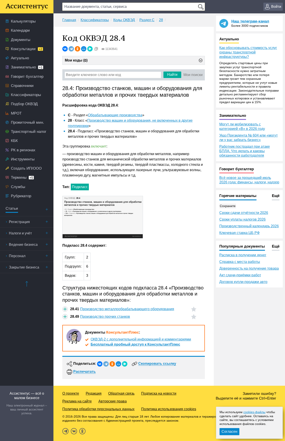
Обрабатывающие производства (115, 115)
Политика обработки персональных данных (98, 409)
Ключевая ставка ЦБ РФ (239, 233)
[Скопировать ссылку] (96, 48)
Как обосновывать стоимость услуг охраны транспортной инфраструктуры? (248, 52)
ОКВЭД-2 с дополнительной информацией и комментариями (141, 339)
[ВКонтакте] (65, 48)
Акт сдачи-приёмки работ (240, 275)
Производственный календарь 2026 (249, 226)
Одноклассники (82, 431)
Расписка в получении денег (242, 255)
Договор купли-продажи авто (243, 282)
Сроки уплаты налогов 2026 (242, 219)
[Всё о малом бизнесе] (26, 6)
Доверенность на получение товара (249, 268)
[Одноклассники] (77, 48)
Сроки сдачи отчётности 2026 (243, 213)
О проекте (70, 393)
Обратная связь (121, 393)
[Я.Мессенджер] (90, 48)
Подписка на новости (158, 393)
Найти (172, 74)
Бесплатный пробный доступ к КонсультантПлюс (135, 344)
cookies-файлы (254, 412)
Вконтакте (74, 431)
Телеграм (65, 431)
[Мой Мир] (83, 48)
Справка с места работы (239, 262)
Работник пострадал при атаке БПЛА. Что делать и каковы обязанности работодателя (244, 151)
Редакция (94, 393)
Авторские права (112, 401)
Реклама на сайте (77, 401)
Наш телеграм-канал (250, 21)
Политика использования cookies (168, 409)
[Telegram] (71, 48)
